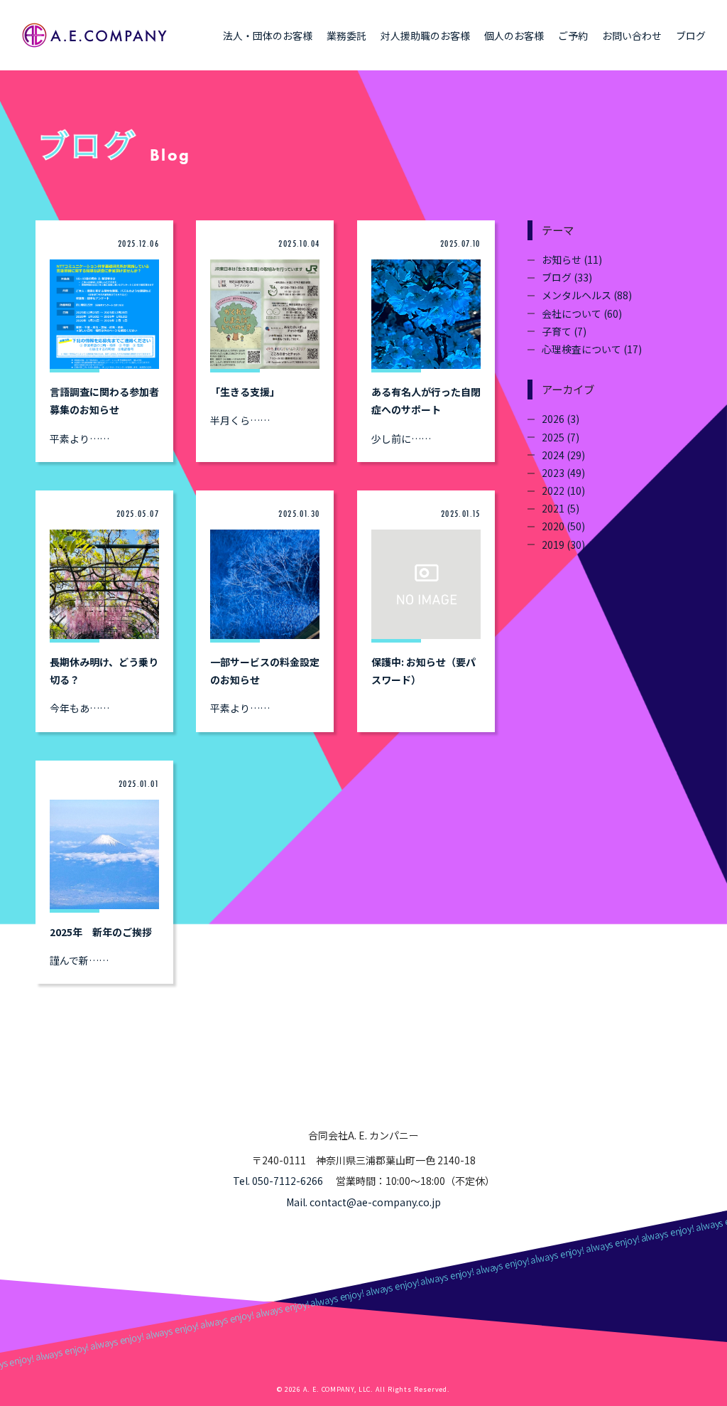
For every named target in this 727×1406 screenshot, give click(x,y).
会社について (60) (582, 313)
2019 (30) (563, 544)
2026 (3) (560, 419)
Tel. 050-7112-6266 (278, 1181)
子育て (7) (564, 331)
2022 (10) (563, 490)
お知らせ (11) (572, 259)
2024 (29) (563, 455)
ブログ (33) (567, 277)
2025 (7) (560, 437)
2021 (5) (560, 508)
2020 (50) (563, 526)
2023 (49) (563, 473)
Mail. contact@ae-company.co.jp (363, 1202)
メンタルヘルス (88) (587, 295)
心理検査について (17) (592, 349)
